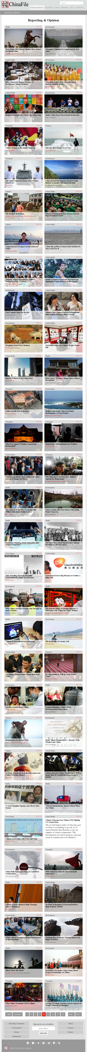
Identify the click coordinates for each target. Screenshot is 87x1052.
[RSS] (59, 1043)
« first (9, 1014)
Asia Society (27, 1048)
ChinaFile (16, 4)
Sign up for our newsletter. (43, 1024)
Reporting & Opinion (37, 7)
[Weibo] (48, 1043)
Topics (72, 7)
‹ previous (17, 1014)
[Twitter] (38, 1043)
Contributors (79, 7)
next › (71, 1014)
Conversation (49, 7)
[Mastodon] (54, 1043)
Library (57, 7)
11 (58, 1014)
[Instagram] (43, 1043)
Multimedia (64, 7)
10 (53, 1014)
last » (78, 1014)
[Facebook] (33, 1043)
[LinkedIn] (27, 1043)
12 (63, 1014)
